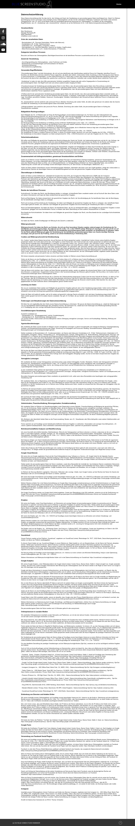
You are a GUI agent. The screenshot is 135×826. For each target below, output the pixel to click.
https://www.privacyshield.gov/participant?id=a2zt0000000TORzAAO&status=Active (78, 672)
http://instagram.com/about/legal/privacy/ (102, 667)
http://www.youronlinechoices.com (31, 659)
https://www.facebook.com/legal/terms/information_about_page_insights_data (44, 658)
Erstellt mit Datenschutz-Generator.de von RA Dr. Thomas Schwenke (42, 800)
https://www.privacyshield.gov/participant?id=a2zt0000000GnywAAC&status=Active (78, 659)
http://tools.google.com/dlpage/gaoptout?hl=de (83, 588)
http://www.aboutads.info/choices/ (61, 278)
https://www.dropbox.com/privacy (76, 520)
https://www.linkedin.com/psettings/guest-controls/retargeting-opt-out (42, 680)
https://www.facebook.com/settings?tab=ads (88, 658)
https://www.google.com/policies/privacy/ (33, 721)
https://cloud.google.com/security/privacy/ (40, 484)
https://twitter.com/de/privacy (97, 670)
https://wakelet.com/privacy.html (103, 688)
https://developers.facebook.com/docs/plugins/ (98, 746)
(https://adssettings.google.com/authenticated (35, 605)
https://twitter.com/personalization (31, 672)
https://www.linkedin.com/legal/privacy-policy (97, 678)
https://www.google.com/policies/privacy (77, 483)
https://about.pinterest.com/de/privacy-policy (99, 675)
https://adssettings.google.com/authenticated (35, 664)
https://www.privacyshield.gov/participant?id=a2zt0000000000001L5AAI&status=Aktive (71, 494)
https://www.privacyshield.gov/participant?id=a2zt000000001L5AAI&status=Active (73, 599)
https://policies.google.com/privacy (32, 603)
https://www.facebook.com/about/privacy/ (81, 656)
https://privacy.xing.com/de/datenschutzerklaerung (101, 685)
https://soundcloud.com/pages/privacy (101, 557)
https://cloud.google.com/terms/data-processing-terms (38, 496)
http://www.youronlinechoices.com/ (93, 278)
